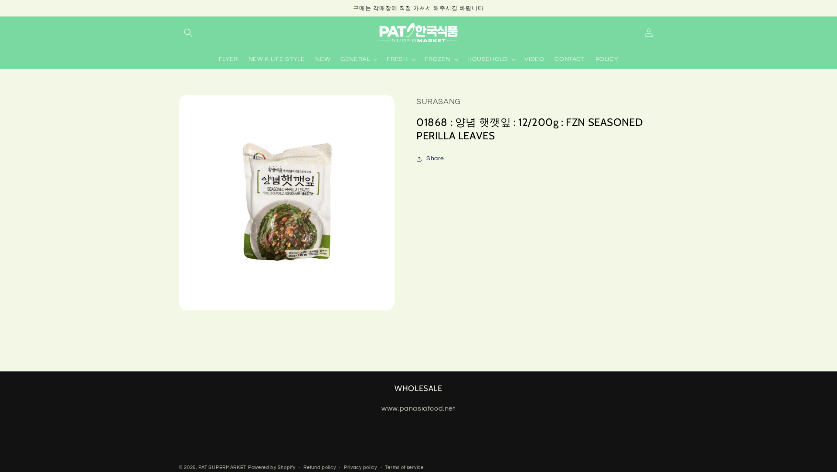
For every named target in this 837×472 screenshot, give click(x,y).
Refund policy (319, 467)
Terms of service (404, 467)
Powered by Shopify (272, 467)
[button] (188, 32)
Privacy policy (360, 467)
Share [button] (435, 158)
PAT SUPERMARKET (222, 467)
